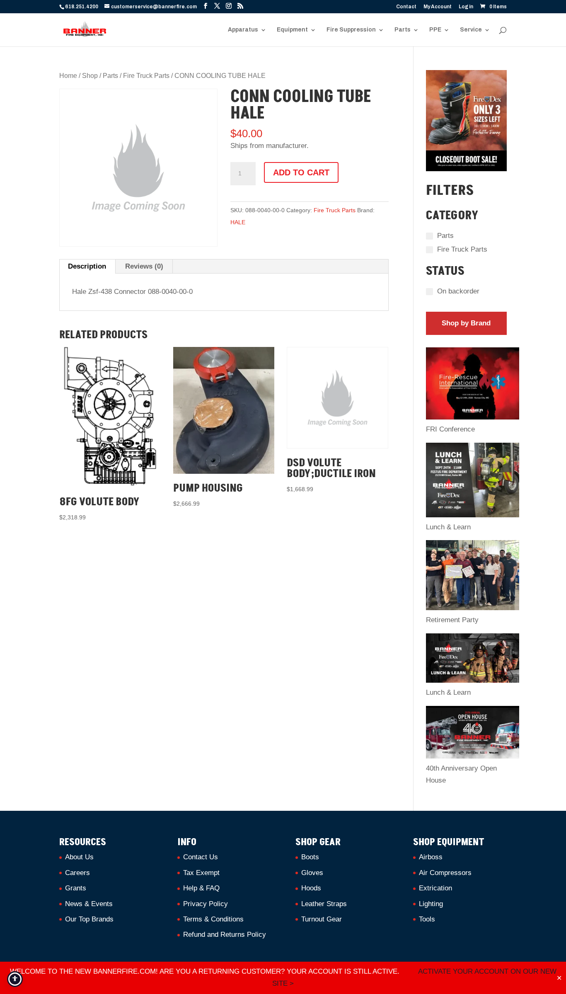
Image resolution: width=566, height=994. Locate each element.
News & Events (89, 904)
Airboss (431, 857)
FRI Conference (450, 429)
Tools (427, 919)
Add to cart (301, 172)
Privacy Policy (205, 904)
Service (471, 30)
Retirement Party (452, 620)
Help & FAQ (201, 888)
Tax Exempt (201, 873)
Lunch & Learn (448, 527)
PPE (435, 30)
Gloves (312, 873)
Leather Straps (324, 904)
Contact (406, 7)
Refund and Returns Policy (224, 934)
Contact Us (200, 857)
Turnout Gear (321, 919)
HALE (237, 222)
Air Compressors (445, 873)
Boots (310, 857)
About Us (79, 857)
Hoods (311, 888)
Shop (90, 75)
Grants (75, 888)
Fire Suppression (351, 30)
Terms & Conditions (213, 919)
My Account (437, 7)
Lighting (431, 904)
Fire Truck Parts (146, 75)
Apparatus (243, 30)
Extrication (435, 888)
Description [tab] (87, 266)
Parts (402, 30)
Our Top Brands (89, 919)
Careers (77, 873)
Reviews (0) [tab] (144, 266)
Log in (466, 7)
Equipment (292, 30)
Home (68, 75)
